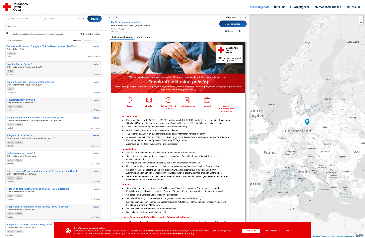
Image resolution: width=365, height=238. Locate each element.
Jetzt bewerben (233, 24)
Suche (94, 18)
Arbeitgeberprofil (144, 37)
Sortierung (77, 41)
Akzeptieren (251, 231)
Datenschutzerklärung (183, 233)
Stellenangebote (259, 7)
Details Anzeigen (270, 231)
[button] (307, 122)
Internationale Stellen (327, 7)
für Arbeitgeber (299, 7)
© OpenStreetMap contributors (342, 236)
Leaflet (317, 236)
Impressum (353, 7)
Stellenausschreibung (122, 37)
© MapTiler (326, 236)
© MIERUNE (359, 236)
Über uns (279, 7)
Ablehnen (290, 231)
